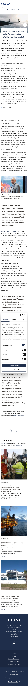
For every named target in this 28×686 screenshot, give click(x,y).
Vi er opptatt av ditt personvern (14, 678)
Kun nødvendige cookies (14, 369)
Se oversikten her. (19, 415)
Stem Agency (20, 671)
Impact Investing (14, 661)
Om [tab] (23, 319)
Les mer (3, 443)
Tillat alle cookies (14, 365)
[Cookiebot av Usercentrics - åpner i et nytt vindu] (20, 315)
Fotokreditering (14, 674)
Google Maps (14, 636)
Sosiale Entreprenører (14, 664)
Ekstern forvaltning (14, 659)
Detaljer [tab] (14, 319)
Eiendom (14, 656)
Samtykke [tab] (5, 319)
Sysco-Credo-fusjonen (8, 231)
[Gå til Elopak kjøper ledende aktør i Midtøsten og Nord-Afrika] (14, 575)
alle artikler (19, 445)
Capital (14, 653)
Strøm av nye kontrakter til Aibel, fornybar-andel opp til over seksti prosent (12, 543)
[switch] (24, 350)
